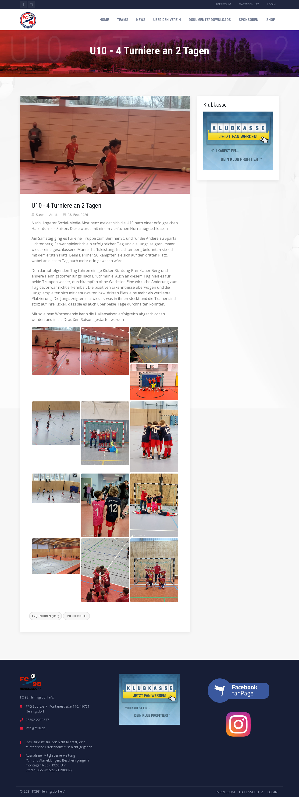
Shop (270, 20)
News (140, 20)
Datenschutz (249, 4)
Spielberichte (76, 616)
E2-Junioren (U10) (45, 616)
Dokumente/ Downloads (210, 20)
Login (271, 4)
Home (104, 20)
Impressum (223, 4)
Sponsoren (248, 20)
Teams (122, 20)
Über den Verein (167, 20)
